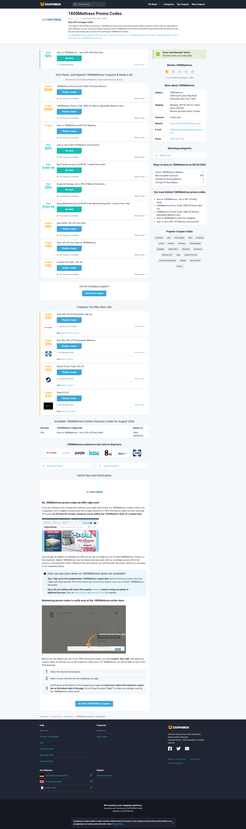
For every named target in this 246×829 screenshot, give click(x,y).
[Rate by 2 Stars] (173, 71)
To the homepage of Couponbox (54, 4)
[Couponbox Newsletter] (187, 750)
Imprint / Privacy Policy (177, 759)
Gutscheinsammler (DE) (56, 775)
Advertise (101, 730)
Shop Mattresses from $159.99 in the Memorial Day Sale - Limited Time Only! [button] (93, 203)
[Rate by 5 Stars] (192, 71)
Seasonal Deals (104, 775)
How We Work (46, 761)
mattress (96, 589)
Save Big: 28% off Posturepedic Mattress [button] (76, 340)
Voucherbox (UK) (53, 781)
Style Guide (102, 736)
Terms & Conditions (175, 763)
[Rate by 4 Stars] (186, 71)
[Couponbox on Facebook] (170, 750)
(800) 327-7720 (177, 139)
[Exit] (172, 822)
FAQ (42, 743)
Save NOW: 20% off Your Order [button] (71, 223)
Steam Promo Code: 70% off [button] (70, 366)
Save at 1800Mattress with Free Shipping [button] (76, 125)
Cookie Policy (195, 759)
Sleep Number (81, 592)
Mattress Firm (97, 592)
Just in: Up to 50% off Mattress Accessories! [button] (78, 145)
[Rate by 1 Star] (167, 71)
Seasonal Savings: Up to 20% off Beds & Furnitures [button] (81, 184)
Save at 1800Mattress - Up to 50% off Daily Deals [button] (80, 52)
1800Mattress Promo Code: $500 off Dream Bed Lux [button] (81, 86)
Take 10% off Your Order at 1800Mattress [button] (76, 242)
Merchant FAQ (46, 755)
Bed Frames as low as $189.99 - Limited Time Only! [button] (81, 164)
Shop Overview (47, 749)
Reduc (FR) (50, 787)
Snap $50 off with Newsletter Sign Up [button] (74, 314)
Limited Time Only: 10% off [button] (69, 262)
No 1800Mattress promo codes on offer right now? (87, 35)
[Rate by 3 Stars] (180, 71)
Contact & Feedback (49, 736)
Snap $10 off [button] (63, 392)
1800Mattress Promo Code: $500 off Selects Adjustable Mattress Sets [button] (90, 106)
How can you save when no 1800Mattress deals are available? (132, 35)
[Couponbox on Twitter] (178, 750)
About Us (44, 730)
